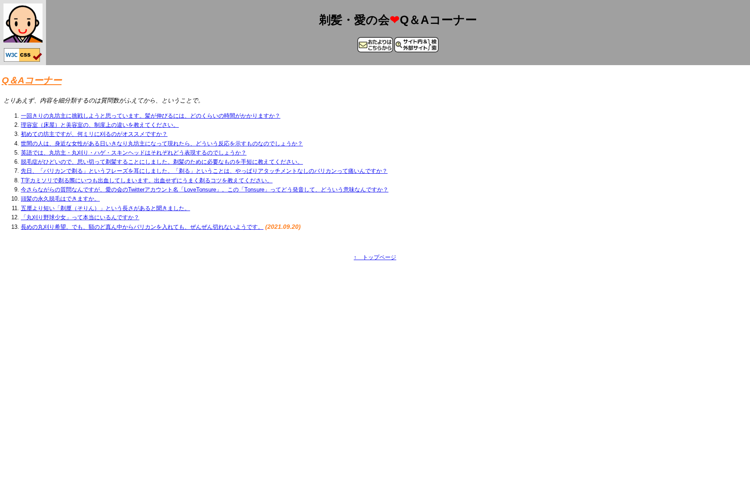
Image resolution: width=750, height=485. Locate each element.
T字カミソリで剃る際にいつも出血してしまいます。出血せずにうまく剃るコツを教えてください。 (147, 180)
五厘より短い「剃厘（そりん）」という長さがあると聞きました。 (105, 208)
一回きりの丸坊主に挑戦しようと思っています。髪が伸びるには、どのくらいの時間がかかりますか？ (150, 115)
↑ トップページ (375, 257)
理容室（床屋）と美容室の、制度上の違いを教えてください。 (100, 125)
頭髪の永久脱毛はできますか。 (60, 198)
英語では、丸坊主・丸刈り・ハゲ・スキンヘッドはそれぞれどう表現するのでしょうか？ (134, 152)
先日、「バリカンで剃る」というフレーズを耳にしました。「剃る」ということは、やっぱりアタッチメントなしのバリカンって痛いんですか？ (204, 171)
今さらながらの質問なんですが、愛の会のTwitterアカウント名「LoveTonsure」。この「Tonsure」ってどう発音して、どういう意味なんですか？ (204, 189)
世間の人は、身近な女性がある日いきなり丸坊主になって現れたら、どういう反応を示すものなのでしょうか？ (162, 143)
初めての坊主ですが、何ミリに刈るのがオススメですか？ (94, 134)
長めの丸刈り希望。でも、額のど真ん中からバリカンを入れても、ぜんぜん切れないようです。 (142, 227)
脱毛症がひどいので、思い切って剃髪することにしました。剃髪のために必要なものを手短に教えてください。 (162, 161)
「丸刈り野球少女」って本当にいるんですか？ (80, 217)
